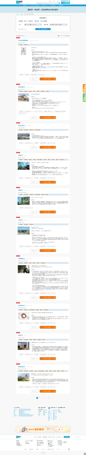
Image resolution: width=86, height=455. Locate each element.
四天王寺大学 (21, 125)
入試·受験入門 (27, 443)
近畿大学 (20, 155)
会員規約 (49, 443)
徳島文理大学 (21, 366)
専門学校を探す (18, 444)
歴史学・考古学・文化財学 (55, 419)
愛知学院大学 (21, 305)
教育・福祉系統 (45, 410)
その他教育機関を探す (19, 445)
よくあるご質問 (60, 443)
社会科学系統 (39, 411)
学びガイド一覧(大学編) (40, 442)
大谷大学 (20, 220)
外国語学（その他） (50, 419)
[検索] (59, 3)
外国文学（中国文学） (55, 412)
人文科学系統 (39, 410)
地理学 (49, 420)
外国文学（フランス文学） (50, 412)
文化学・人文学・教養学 (55, 413)
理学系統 (44, 411)
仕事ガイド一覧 (39, 444)
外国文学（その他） (50, 413)
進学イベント (27, 442)
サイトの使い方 (60, 444)
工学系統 (39, 412)
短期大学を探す (18, 443)
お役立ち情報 (59, 440)
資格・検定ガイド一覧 (39, 445)
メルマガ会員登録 (50, 446)
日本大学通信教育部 (23, 40)
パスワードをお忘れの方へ (51, 445)
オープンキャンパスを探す (29, 440)
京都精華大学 (21, 258)
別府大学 (20, 335)
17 (45, 397)
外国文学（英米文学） (55, 410)
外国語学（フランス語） (50, 417)
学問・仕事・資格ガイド (40, 440)
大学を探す (18, 442)
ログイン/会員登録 (50, 442)
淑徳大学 (20, 190)
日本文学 (49, 410)
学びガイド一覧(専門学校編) (40, 443)
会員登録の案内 (50, 444)
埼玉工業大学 (21, 87)
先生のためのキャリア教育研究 (62, 442)
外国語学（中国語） (54, 417)
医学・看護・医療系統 (45, 412)
